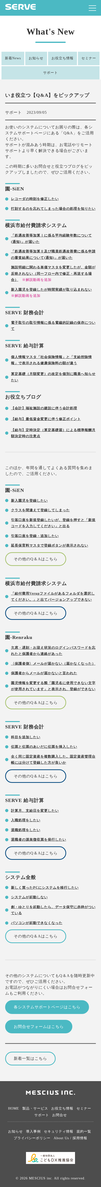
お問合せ (59, 1115)
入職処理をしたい (25, 820)
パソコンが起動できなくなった (37, 923)
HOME (13, 1108)
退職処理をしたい (25, 830)
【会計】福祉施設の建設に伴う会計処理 (44, 408)
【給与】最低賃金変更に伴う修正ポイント (46, 419)
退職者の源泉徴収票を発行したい (38, 839)
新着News (13, 58)
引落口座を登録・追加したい (35, 536)
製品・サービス (35, 1108)
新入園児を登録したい (29, 500)
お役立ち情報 (62, 58)
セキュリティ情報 (58, 1131)
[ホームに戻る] (20, 8)
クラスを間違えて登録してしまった (40, 510)
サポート (50, 73)
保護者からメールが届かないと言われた (44, 673)
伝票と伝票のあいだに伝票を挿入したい (44, 747)
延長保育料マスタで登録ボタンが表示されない (49, 545)
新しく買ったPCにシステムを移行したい (45, 887)
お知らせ (36, 58)
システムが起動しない (29, 897)
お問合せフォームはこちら (39, 1027)
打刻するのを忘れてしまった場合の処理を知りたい (53, 209)
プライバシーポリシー (32, 1138)
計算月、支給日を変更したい (35, 810)
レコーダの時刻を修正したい (35, 199)
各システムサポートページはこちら (47, 1007)
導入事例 (33, 1131)
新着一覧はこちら (30, 1058)
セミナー (88, 58)
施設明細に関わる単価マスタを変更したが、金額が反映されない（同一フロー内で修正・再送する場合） (53, 273)
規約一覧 (83, 1131)
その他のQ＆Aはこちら (36, 559)
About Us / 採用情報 (70, 1138)
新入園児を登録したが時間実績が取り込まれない (51, 289)
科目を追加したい (25, 737)
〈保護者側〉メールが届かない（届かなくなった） (53, 663)
